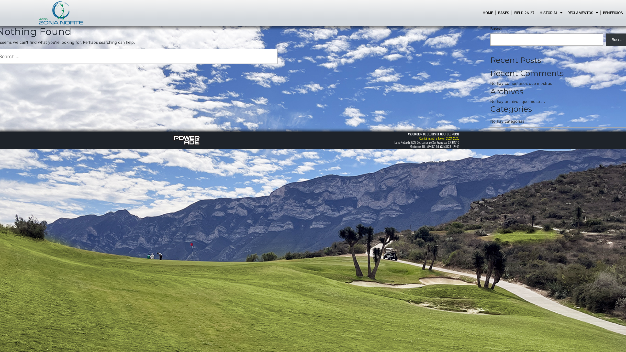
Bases (503, 13)
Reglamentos (580, 13)
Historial (549, 13)
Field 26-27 (524, 13)
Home (488, 13)
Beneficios (613, 13)
